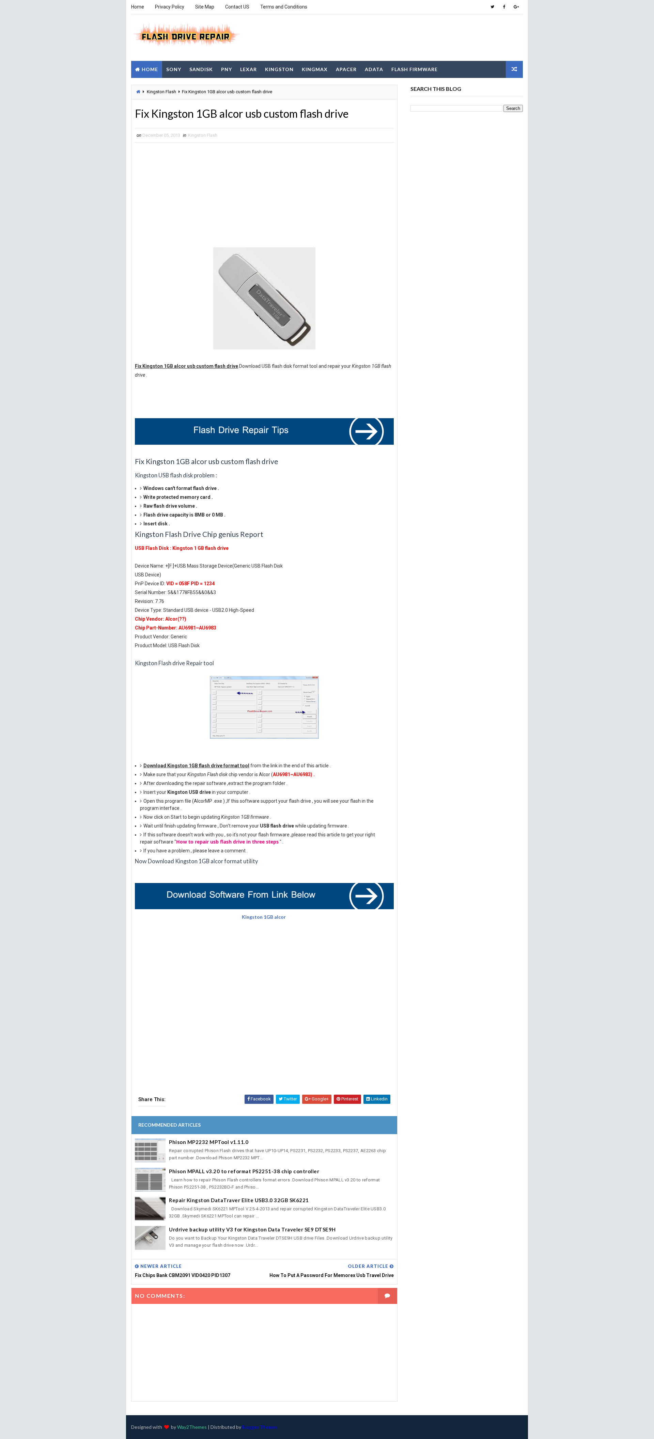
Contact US (237, 7)
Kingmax (315, 69)
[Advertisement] (398, 37)
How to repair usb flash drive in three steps (227, 841)
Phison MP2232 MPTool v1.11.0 (208, 1142)
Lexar (248, 69)
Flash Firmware (414, 69)
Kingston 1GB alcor (264, 917)
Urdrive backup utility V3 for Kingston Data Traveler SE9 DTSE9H (252, 1229)
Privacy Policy (169, 7)
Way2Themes (192, 1427)
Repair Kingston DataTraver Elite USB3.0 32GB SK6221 (239, 1200)
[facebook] (504, 7)
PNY (226, 69)
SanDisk (201, 69)
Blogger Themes (260, 1427)
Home (137, 7)
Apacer (346, 69)
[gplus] (516, 7)
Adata (374, 69)
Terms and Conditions (283, 7)
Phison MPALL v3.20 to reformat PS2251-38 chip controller (244, 1171)
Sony (173, 69)
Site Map (204, 7)
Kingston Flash (161, 91)
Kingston (279, 69)
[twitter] (492, 7)
